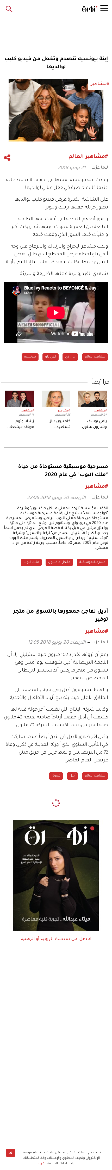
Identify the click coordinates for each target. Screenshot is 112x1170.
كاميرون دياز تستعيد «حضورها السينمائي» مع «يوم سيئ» (57, 425)
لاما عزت (99, 167)
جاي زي (70, 357)
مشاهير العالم (95, 357)
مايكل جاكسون (59, 562)
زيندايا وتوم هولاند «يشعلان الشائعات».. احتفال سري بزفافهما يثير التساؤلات (20, 425)
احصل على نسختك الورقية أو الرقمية (56, 939)
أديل (73, 776)
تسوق (56, 776)
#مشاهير (100, 410)
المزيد (42, 1164)
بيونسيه (30, 357)
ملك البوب (31, 562)
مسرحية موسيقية (92, 562)
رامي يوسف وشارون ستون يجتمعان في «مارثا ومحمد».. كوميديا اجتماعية (93, 425)
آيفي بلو (50, 357)
